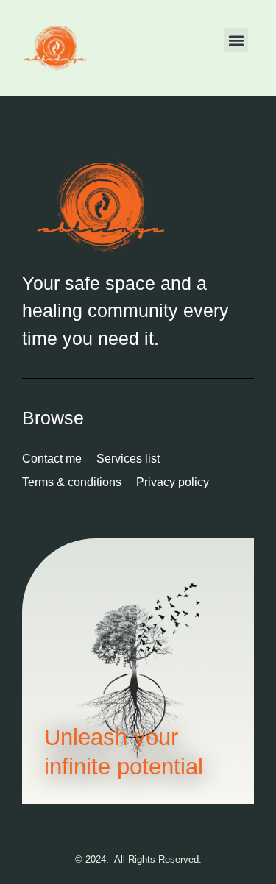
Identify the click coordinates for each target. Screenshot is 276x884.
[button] (236, 40)
